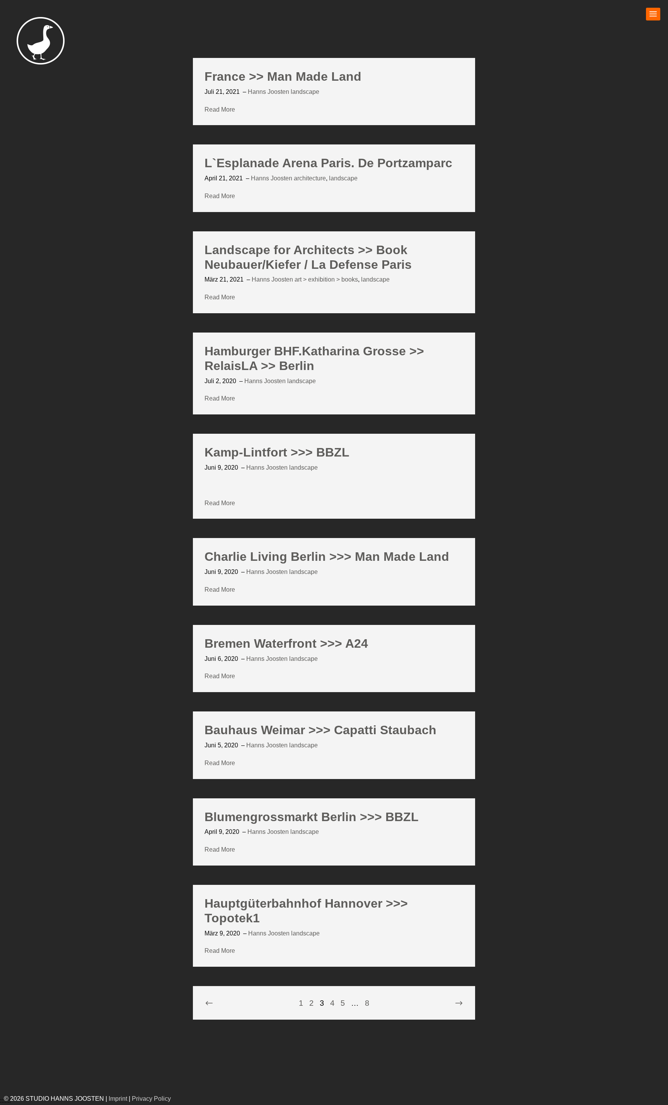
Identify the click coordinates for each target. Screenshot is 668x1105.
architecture (310, 178)
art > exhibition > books (326, 279)
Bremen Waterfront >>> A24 (286, 643)
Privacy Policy (151, 1098)
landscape (305, 91)
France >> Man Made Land (282, 76)
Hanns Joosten (268, 91)
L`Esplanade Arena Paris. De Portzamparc (328, 163)
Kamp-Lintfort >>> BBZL (276, 452)
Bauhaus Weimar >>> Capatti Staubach (320, 730)
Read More (219, 109)
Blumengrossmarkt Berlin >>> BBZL (311, 817)
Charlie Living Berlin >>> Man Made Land (326, 557)
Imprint (118, 1098)
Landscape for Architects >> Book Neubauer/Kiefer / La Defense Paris (308, 257)
